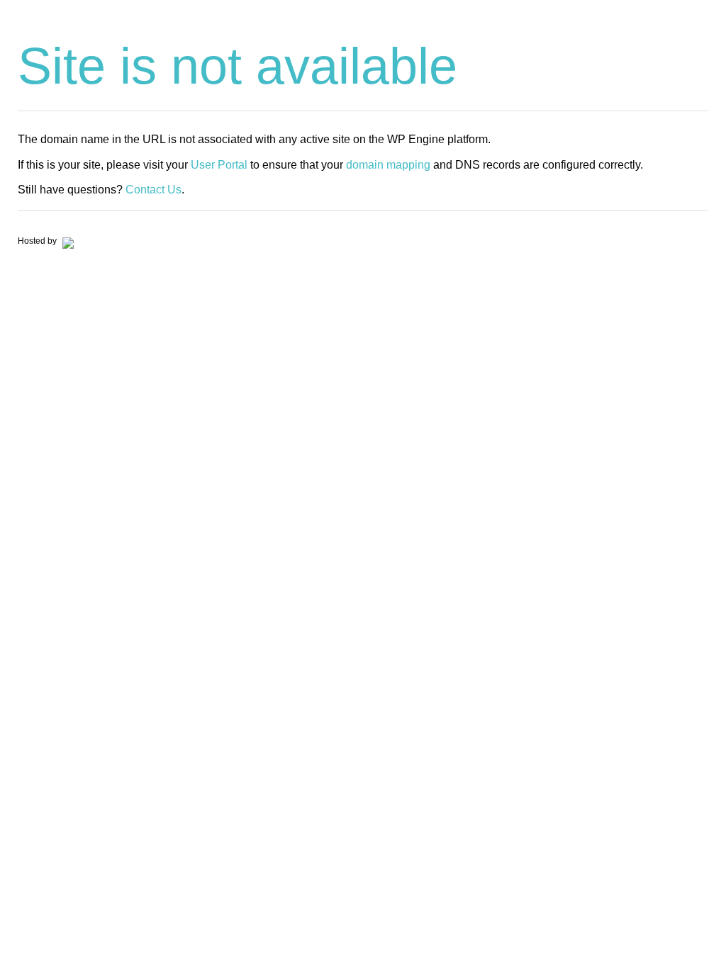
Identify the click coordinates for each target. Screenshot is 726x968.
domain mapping (388, 165)
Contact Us (153, 190)
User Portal (219, 165)
